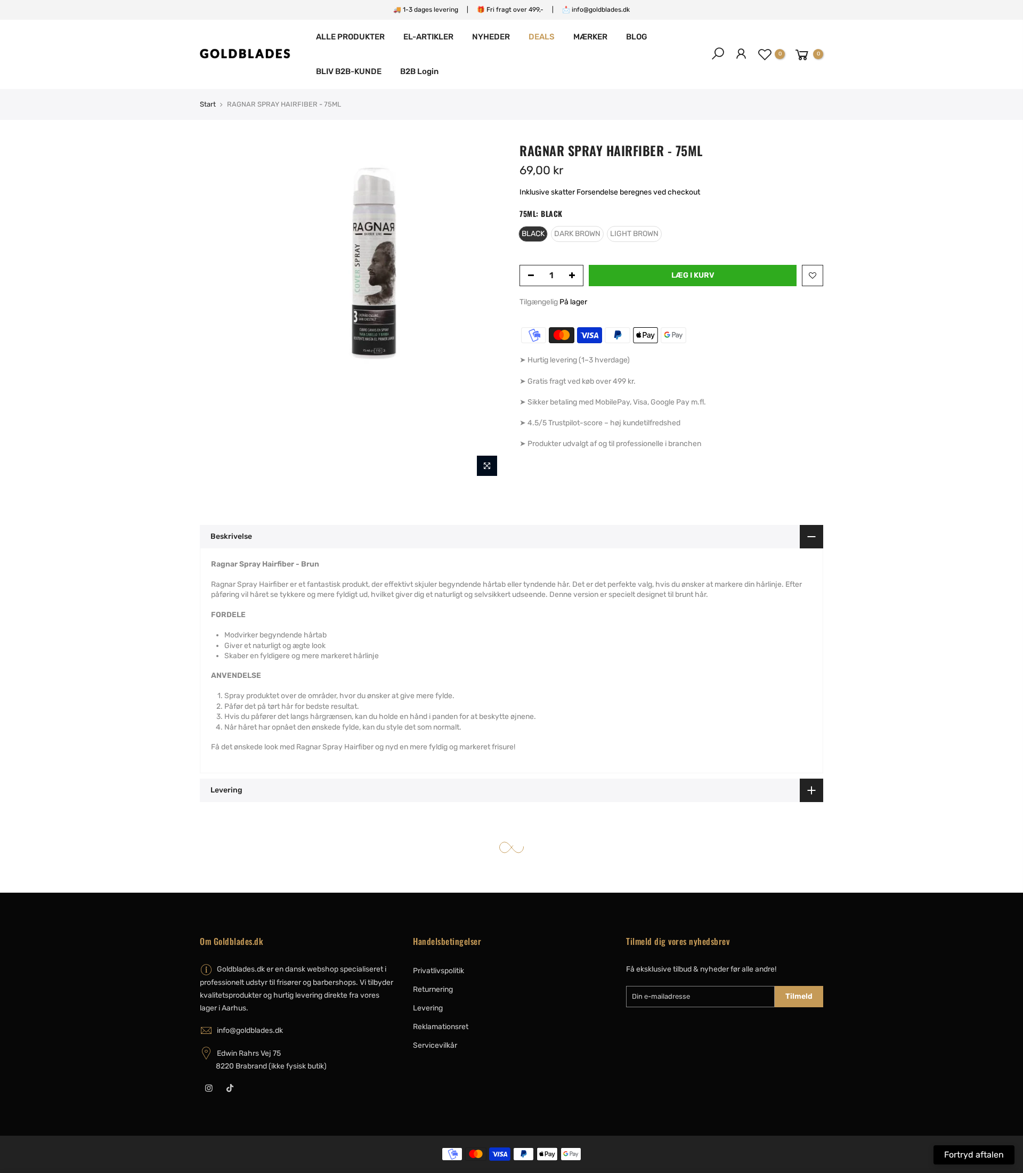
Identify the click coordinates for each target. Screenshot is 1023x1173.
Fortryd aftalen (974, 1155)
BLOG (636, 37)
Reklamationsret (440, 1026)
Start (208, 104)
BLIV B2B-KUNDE (348, 71)
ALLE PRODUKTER (350, 37)
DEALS (542, 37)
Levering (428, 1008)
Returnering (433, 989)
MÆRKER (590, 37)
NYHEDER (491, 37)
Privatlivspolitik (438, 970)
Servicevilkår (435, 1045)
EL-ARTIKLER (428, 37)
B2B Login (419, 71)
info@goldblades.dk (250, 1030)
